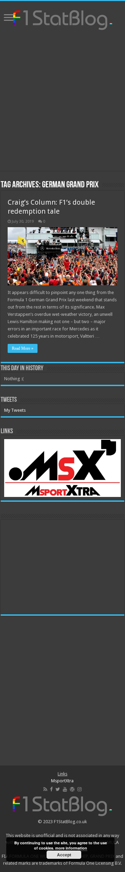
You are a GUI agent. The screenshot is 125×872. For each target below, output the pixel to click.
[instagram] (79, 789)
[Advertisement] (62, 101)
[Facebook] (51, 789)
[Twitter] (58, 789)
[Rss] (45, 789)
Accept (64, 855)
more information (71, 848)
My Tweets (15, 410)
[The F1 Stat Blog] (62, 18)
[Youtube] (65, 789)
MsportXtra (62, 780)
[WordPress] (72, 789)
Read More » (22, 348)
